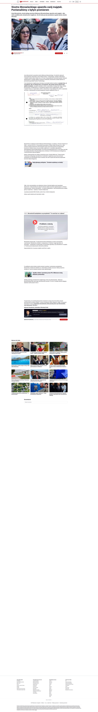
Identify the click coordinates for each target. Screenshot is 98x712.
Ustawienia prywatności (63, 702)
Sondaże (18, 687)
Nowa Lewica (67, 687)
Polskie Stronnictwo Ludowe (69, 684)
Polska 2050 (67, 688)
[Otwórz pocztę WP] (70, 1)
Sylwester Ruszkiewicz (18, 52)
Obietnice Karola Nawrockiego (21, 688)
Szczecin (50, 686)
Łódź (50, 685)
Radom (50, 693)
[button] (73, 1)
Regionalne (52, 1)
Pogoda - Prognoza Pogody (20, 685)
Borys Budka (34, 688)
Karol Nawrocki (35, 693)
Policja (18, 684)
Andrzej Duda (35, 685)
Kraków (50, 684)
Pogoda (47, 1)
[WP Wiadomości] (25, 1)
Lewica (66, 686)
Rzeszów (50, 695)
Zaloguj (77, 1)
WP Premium (42, 1)
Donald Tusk (34, 686)
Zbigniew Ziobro (35, 684)
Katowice (50, 694)
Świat (36, 1)
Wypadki (18, 686)
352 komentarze (59, 53)
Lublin (50, 696)
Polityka (59, 1)
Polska (31, 1)
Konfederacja (67, 685)
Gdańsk (50, 688)
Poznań (50, 687)
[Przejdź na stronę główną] (18, 2)
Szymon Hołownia (35, 687)
